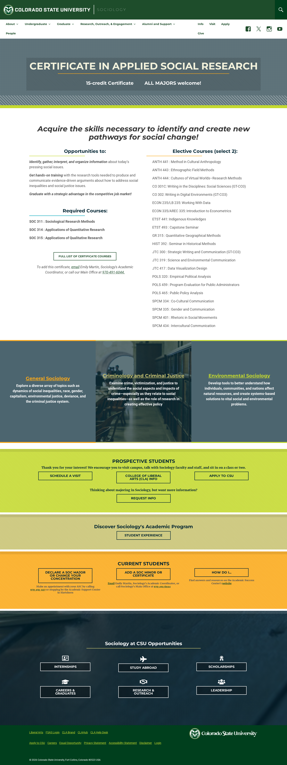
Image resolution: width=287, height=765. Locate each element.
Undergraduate (36, 24)
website (227, 583)
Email (111, 583)
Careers (52, 743)
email (75, 267)
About (10, 24)
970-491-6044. (113, 272)
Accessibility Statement (123, 743)
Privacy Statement (95, 743)
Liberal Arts (36, 732)
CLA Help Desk (99, 732)
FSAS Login (53, 732)
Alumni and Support (157, 24)
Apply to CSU (37, 743)
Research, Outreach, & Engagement (106, 24)
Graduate (63, 24)
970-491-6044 (162, 586)
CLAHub (83, 732)
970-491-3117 (37, 589)
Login (157, 743)
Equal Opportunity (70, 743)
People (11, 33)
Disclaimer (145, 743)
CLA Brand (68, 732)
